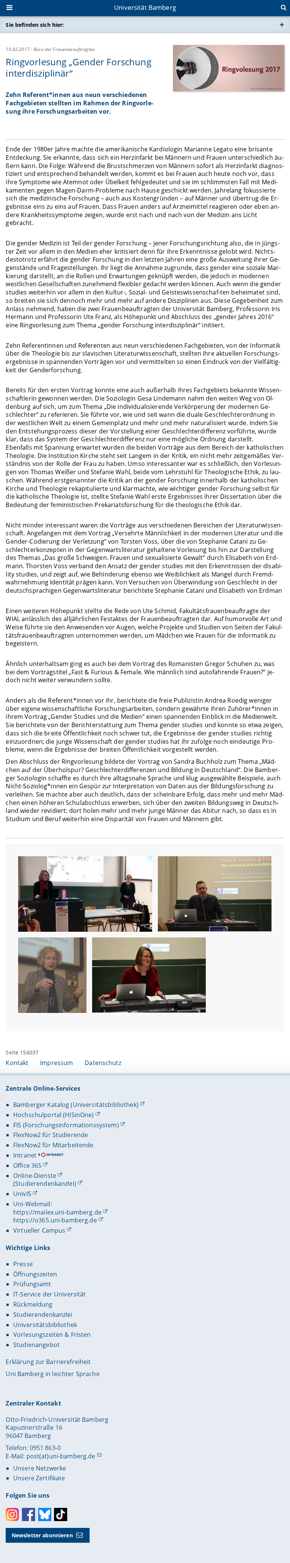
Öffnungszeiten (35, 1274)
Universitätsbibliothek (45, 1325)
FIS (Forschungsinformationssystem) (66, 1125)
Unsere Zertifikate (39, 1478)
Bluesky (44, 1514)
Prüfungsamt (32, 1284)
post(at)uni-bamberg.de (61, 1456)
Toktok (60, 1514)
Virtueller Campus (39, 1230)
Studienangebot (36, 1345)
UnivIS (22, 1194)
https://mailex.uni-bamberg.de (57, 1212)
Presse (23, 1264)
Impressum (56, 1063)
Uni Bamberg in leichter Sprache (52, 1374)
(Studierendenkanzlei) (44, 1183)
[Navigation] (10, 8)
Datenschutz (103, 1063)
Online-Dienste (34, 1175)
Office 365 (27, 1165)
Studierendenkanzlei (42, 1314)
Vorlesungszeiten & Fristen (52, 1334)
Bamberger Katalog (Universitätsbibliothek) (76, 1105)
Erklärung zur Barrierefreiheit (48, 1362)
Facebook (28, 1514)
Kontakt (17, 1063)
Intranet (25, 1155)
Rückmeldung (33, 1304)
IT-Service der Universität (49, 1294)
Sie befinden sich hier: (35, 24)
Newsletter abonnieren (42, 1535)
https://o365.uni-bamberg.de (55, 1220)
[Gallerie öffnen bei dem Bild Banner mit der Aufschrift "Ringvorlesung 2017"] (228, 67)
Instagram (12, 1514)
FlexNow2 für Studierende (50, 1135)
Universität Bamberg (145, 7)
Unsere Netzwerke (39, 1468)
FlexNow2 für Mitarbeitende (53, 1145)
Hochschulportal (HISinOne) (53, 1115)
